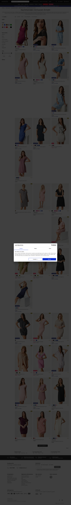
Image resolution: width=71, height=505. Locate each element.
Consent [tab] (21, 248)
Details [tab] (35, 248)
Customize (35, 259)
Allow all (49, 259)
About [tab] (50, 248)
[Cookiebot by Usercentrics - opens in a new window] (52, 245)
